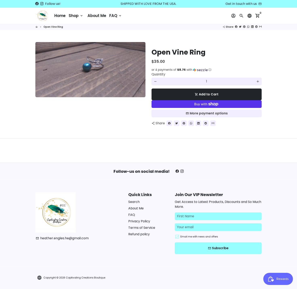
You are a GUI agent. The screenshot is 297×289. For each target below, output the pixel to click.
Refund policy (139, 234)
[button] (207, 70)
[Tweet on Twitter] (240, 26)
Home (59, 15)
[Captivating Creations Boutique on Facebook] (37, 3)
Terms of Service (141, 227)
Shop (76, 15)
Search (134, 201)
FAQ (115, 15)
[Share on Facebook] (236, 26)
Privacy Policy (139, 221)
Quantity (158, 74)
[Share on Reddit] (256, 26)
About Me (96, 15)
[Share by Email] (260, 26)
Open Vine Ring (53, 26)
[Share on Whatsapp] (248, 26)
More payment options (209, 113)
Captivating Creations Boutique (85, 277)
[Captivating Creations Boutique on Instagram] (41, 3)
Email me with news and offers (199, 236)
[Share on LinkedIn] (252, 26)
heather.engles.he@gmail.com (62, 238)
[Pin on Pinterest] (244, 26)
